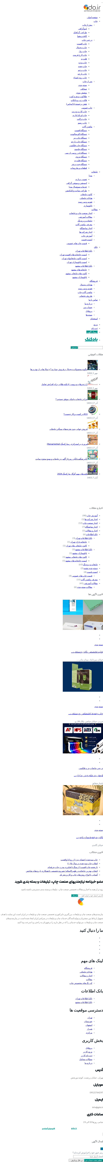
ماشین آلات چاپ (85, 292)
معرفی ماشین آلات (84, 224)
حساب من (87, 307)
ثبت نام (94, 328)
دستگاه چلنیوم (80, 149)
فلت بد (84, 58)
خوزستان (88, 1021)
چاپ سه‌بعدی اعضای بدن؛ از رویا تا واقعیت (79, 859)
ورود (95, 324)
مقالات (94, 209)
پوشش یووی (81, 92)
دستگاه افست (81, 130)
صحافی (83, 89)
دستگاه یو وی (81, 156)
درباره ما (88, 303)
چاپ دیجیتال (81, 47)
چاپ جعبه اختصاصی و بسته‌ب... (85, 714)
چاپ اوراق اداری (79, 115)
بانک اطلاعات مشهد (83, 266)
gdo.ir (74, 1128)
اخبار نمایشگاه (86, 228)
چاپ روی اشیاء (80, 77)
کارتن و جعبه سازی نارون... (89, 837)
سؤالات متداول (85, 1059)
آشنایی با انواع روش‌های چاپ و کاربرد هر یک (79, 874)
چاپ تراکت (82, 119)
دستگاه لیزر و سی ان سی (76, 153)
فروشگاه (94, 281)
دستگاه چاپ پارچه (79, 141)
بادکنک (91, 339)
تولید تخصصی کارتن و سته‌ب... (87, 652)
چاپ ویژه (83, 62)
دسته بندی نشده (91, 568)
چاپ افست (82, 43)
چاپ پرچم (82, 70)
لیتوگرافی (82, 28)
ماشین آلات (87, 126)
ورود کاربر (87, 1051)
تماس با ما (93, 299)
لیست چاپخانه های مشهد (76, 560)
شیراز (89, 1029)
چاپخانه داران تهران (78, 542)
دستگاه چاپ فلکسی (78, 145)
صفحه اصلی (92, 17)
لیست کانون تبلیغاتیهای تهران (74, 258)
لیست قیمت (86, 239)
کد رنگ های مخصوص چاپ (80, 983)
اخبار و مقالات (91, 530)
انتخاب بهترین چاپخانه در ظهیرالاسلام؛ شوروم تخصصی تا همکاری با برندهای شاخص (62, 871)
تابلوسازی (88, 205)
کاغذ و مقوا (82, 36)
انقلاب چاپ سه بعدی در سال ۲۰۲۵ (82, 863)
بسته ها (89, 314)
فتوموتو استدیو (48, 1128)
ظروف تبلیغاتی (85, 296)
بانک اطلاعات (92, 534)
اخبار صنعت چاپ (90, 523)
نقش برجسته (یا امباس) (76, 104)
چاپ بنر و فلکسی (86, 768)
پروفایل (89, 311)
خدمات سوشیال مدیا (78, 186)
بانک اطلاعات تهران (83, 250)
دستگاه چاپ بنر (80, 138)
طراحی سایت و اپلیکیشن (76, 190)
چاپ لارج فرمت (80, 55)
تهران (89, 1017)
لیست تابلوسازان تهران (77, 262)
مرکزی (89, 1032)
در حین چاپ (87, 40)
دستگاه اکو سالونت (78, 134)
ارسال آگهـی (92, 332)
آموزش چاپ (86, 235)
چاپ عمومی (86, 107)
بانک (96, 247)
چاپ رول (83, 51)
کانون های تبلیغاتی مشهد (76, 273)
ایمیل (100, 1156)
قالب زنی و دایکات (79, 100)
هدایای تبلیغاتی (86, 198)
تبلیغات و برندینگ (85, 220)
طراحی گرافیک (80, 32)
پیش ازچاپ (87, 25)
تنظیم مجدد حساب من (93, 1160)
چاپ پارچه (82, 73)
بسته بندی (82, 85)
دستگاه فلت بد (80, 160)
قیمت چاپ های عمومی (77, 243)
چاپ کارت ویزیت (79, 111)
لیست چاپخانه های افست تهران (73, 254)
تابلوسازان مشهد (79, 277)
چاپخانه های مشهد (79, 269)
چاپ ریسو (82, 122)
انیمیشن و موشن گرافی (76, 183)
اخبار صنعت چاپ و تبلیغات (80, 213)
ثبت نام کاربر (86, 1055)
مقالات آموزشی (85, 217)
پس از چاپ (87, 81)
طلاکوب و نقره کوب (78, 96)
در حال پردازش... (76, 1160)
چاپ (96, 21)
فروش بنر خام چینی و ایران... (88, 775)
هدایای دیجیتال (86, 284)
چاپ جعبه (82, 66)
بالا (101, 1148)
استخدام (94, 318)
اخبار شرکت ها (85, 232)
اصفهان (89, 1025)
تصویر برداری (81, 179)
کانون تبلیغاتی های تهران (76, 545)
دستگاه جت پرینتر (79, 164)
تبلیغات (94, 171)
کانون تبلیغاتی (86, 194)
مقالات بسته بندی (84, 587)
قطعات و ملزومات (78, 168)
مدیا (90, 175)
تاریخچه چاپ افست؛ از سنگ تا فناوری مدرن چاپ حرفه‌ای (72, 867)
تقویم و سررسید (85, 202)
